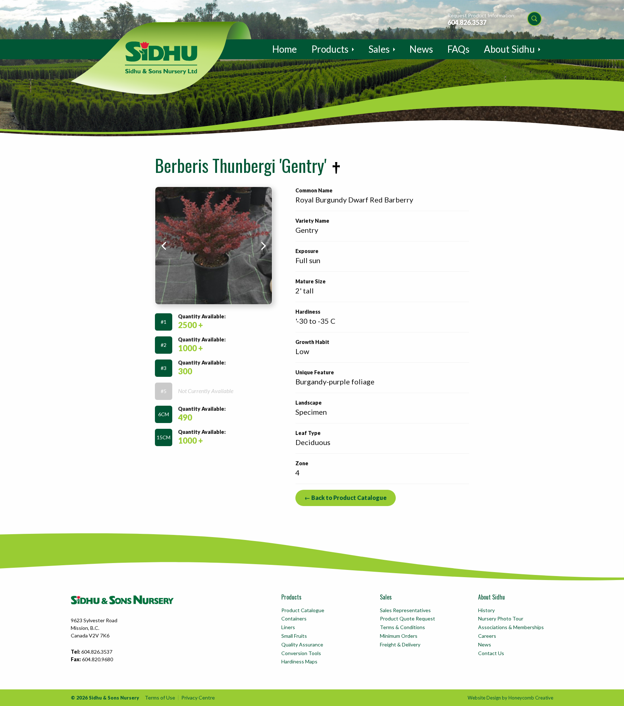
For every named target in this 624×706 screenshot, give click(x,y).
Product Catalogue (302, 610)
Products (329, 49)
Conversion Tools (301, 653)
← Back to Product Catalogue (345, 497)
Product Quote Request (407, 618)
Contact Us (491, 653)
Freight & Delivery (400, 644)
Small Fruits (294, 636)
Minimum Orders (398, 636)
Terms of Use (160, 697)
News (421, 49)
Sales (379, 49)
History (486, 610)
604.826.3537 (466, 22)
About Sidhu (509, 49)
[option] (213, 246)
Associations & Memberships (511, 627)
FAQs (458, 49)
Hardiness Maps (299, 661)
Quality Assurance (302, 644)
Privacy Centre (198, 697)
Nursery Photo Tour (500, 618)
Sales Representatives (405, 610)
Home (284, 49)
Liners (288, 627)
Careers (487, 636)
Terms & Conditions (402, 627)
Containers (294, 618)
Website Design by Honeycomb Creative (510, 698)
